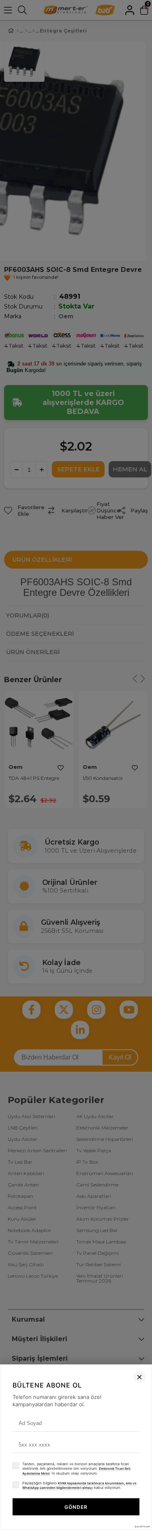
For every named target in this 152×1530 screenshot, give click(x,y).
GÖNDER (76, 1507)
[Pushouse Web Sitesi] (142, 1526)
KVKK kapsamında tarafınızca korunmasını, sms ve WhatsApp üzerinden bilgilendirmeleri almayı (79, 1485)
